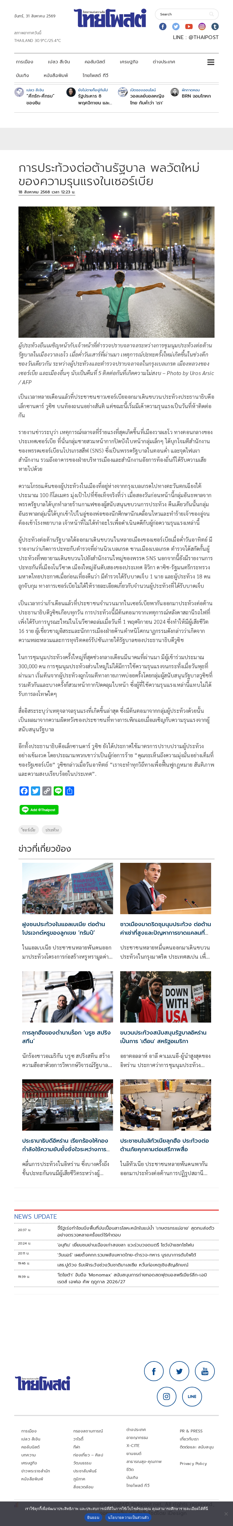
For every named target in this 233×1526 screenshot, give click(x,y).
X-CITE (133, 1446)
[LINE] (192, 1396)
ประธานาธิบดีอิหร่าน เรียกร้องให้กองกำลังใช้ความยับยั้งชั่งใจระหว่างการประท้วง (65, 1149)
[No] (226, 1514)
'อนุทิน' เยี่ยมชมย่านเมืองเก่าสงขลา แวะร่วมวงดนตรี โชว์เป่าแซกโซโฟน (125, 1245)
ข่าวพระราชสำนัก (35, 1471)
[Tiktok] (215, 26)
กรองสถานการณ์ (88, 1431)
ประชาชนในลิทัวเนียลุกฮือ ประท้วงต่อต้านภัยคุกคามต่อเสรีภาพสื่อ (164, 1144)
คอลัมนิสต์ (95, 61)
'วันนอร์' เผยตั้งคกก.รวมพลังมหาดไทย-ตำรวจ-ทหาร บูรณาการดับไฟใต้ (126, 1255)
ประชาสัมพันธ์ (85, 1471)
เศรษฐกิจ (129, 61)
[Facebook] (162, 26)
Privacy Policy (193, 1464)
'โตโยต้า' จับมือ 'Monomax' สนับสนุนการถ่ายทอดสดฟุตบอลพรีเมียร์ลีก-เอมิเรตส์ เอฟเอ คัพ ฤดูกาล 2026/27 (132, 1278)
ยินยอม (93, 1517)
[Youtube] (188, 26)
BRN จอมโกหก (196, 96)
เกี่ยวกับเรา (189, 1439)
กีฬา (76, 1447)
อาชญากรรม (137, 1438)
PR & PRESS (191, 1431)
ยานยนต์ (133, 1454)
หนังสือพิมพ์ (56, 75)
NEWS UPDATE (35, 1216)
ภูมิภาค (79, 1479)
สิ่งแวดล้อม (83, 1487)
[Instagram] (202, 26)
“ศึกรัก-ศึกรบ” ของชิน (40, 99)
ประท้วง (52, 829)
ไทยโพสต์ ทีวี (95, 75)
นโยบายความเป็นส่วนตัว (128, 1517)
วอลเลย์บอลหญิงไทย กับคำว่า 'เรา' (147, 99)
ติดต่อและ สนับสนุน (197, 1447)
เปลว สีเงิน (59, 61)
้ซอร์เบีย (28, 829)
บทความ (28, 1455)
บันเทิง (22, 75)
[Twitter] (175, 26)
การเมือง (24, 61)
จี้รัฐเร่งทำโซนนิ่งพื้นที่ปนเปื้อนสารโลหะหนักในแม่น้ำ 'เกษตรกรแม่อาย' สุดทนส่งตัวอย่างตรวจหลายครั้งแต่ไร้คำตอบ (136, 1231)
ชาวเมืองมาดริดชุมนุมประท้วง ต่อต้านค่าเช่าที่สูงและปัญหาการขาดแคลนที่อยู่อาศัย (165, 933)
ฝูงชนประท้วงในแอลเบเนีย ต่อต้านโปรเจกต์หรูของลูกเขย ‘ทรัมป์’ (63, 928)
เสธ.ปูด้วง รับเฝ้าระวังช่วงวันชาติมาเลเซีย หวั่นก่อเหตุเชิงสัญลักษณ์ (123, 1265)
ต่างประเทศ (164, 61)
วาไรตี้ (78, 1439)
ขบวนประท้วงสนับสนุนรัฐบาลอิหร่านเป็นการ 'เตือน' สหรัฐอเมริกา (163, 1036)
